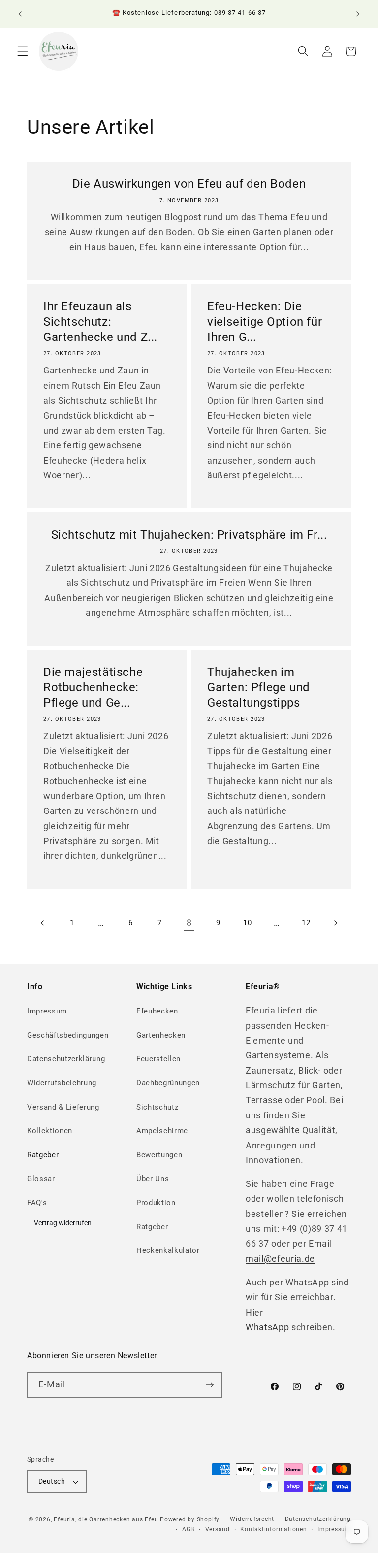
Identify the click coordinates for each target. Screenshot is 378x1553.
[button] (22, 51)
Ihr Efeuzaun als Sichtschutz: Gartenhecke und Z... (100, 322)
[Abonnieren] (209, 1385)
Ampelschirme (162, 1130)
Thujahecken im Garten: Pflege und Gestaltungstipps (258, 687)
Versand (217, 1529)
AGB (188, 1529)
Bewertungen (159, 1154)
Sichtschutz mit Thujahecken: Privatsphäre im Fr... (189, 534)
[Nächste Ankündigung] (358, 14)
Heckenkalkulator (168, 1250)
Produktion (156, 1202)
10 (247, 922)
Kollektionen (49, 1130)
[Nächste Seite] (335, 923)
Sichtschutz (157, 1107)
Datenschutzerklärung (66, 1058)
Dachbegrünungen (168, 1083)
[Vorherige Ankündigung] (20, 14)
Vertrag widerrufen (63, 1223)
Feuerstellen (158, 1058)
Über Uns (152, 1178)
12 (306, 922)
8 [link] (189, 923)
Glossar (41, 1178)
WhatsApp (267, 1327)
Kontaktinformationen (273, 1529)
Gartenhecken (161, 1035)
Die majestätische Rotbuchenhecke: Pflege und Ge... (93, 687)
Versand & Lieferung (63, 1107)
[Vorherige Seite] (43, 923)
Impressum (47, 1011)
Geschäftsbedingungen (67, 1035)
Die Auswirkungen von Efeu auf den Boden (189, 184)
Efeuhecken (157, 1011)
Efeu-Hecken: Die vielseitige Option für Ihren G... (264, 322)
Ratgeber (43, 1154)
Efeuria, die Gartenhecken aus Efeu (106, 1519)
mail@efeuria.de (280, 1259)
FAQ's (37, 1202)
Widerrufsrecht (252, 1519)
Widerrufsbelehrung (61, 1083)
